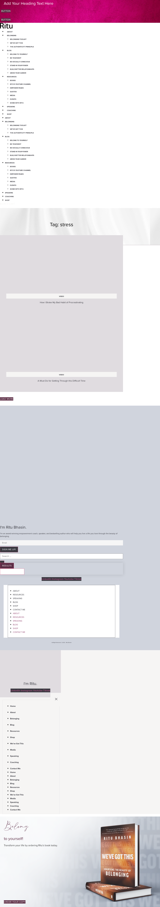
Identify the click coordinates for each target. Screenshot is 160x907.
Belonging (11, 35)
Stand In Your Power (19, 65)
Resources (11, 77)
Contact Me (19, 609)
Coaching (11, 110)
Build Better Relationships (22, 69)
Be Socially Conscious (20, 62)
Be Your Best (15, 58)
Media (12, 95)
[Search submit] (2, 562)
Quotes (13, 91)
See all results (12, 571)
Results (7, 565)
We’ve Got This (16, 43)
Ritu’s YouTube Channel (20, 84)
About (10, 32)
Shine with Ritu (17, 103)
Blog (9, 50)
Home (13, 706)
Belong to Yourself (19, 54)
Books (13, 80)
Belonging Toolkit (18, 39)
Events (13, 99)
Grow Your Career (18, 73)
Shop (9, 114)
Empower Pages (17, 88)
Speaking (11, 106)
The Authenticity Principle (22, 47)
